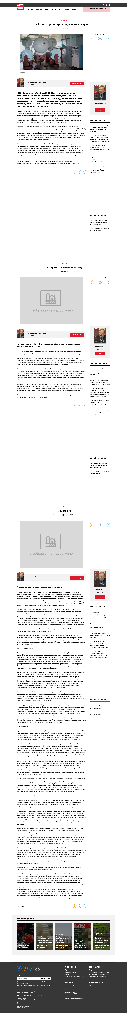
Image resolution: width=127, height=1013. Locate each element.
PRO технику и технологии (46, 5)
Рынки (46, 9)
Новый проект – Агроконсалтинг (74, 976)
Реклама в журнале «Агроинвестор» (70, 989)
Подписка (92, 970)
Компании (66, 9)
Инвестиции (30, 9)
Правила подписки (70, 972)
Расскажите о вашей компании (74, 998)
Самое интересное (55, 9)
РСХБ (32, 638)
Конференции (78, 5)
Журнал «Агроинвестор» (72, 970)
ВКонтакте (92, 986)
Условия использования (22, 1009)
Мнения (74, 9)
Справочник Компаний (64, 5)
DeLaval (19, 720)
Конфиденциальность (21, 1007)
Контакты (67, 974)
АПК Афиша (89, 5)
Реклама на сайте (70, 986)
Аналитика (39, 9)
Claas (30, 748)
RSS (90, 988)
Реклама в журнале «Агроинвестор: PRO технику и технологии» (74, 994)
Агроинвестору (28, 111)
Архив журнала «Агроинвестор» (99, 972)
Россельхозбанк (22, 638)
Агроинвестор (31, 5)
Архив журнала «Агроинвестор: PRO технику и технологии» (98, 975)
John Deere (66, 746)
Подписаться (45, 978)
